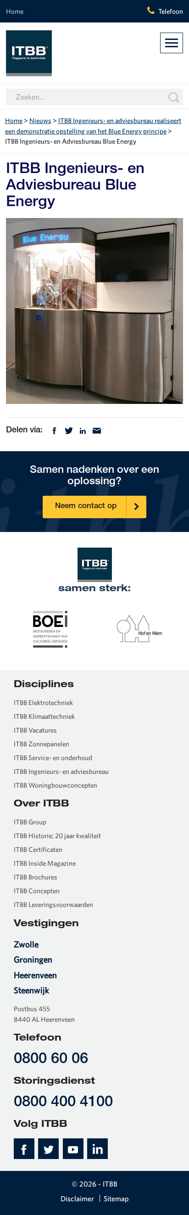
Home (14, 11)
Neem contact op (86, 506)
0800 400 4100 (63, 1102)
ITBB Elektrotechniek (43, 702)
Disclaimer (77, 1198)
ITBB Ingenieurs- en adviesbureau (61, 771)
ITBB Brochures (35, 877)
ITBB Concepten (37, 891)
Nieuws (40, 120)
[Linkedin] (83, 430)
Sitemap (116, 1198)
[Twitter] (69, 430)
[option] (50, 628)
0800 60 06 (51, 1059)
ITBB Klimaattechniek (44, 716)
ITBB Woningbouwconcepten (55, 785)
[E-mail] (97, 430)
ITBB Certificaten (38, 849)
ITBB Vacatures (35, 730)
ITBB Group (30, 822)
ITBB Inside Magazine (45, 863)
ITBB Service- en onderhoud (53, 757)
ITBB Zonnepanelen (41, 744)
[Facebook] (54, 430)
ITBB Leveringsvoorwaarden (53, 904)
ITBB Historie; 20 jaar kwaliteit (57, 836)
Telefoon (170, 11)
